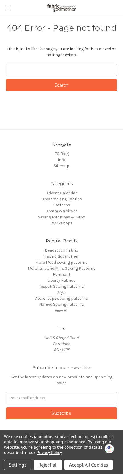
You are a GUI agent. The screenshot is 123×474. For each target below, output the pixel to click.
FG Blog (62, 153)
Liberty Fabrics (61, 280)
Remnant (61, 274)
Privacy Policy (49, 452)
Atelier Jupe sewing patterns (61, 298)
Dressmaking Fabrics (61, 199)
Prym (62, 292)
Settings (18, 465)
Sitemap (61, 165)
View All (61, 310)
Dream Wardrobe (61, 211)
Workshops (62, 223)
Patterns (61, 205)
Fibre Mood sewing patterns (61, 262)
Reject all (47, 465)
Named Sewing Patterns (61, 304)
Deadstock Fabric (61, 250)
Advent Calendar (61, 193)
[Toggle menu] (8, 8)
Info (61, 159)
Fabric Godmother (62, 256)
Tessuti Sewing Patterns (61, 286)
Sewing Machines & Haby (61, 217)
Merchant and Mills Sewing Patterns (62, 268)
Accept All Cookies (88, 465)
